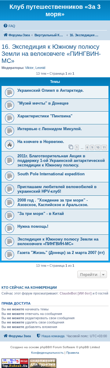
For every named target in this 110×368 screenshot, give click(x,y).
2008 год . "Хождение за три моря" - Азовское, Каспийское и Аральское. (52, 202)
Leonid (40, 68)
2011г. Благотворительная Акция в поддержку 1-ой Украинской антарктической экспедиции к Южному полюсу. (61, 160)
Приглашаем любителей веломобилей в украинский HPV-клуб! (57, 189)
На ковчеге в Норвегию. (40, 141)
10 (97, 147)
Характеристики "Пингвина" (44, 116)
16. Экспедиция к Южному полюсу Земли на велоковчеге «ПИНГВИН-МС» (51, 53)
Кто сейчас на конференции (29, 287)
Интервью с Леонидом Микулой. (49, 129)
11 (104, 147)
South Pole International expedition (51, 174)
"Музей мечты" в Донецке (42, 103)
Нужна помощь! (32, 226)
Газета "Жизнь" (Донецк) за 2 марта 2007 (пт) (61, 252)
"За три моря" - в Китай (40, 213)
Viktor (29, 68)
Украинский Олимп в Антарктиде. (50, 90)
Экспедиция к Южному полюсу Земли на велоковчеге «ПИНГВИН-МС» (57, 241)
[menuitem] (9, 26)
